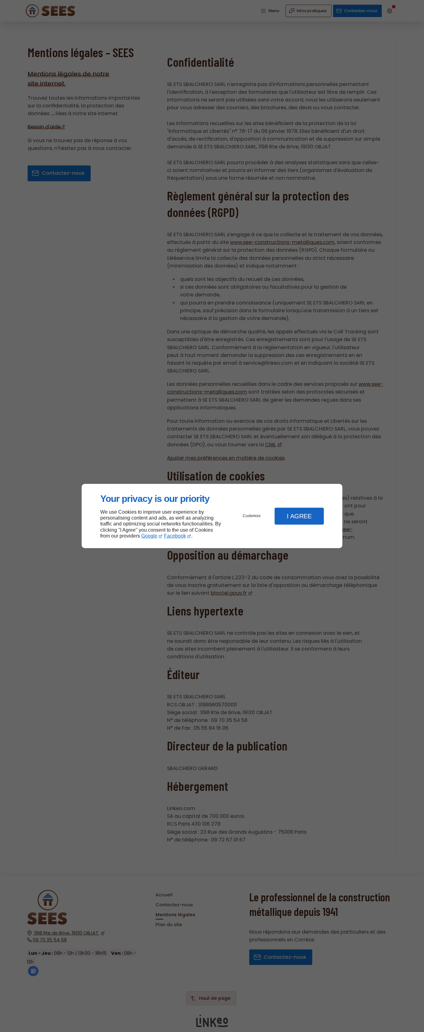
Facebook (175, 536)
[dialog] (212, 516)
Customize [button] (252, 516)
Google (149, 536)
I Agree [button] (299, 516)
